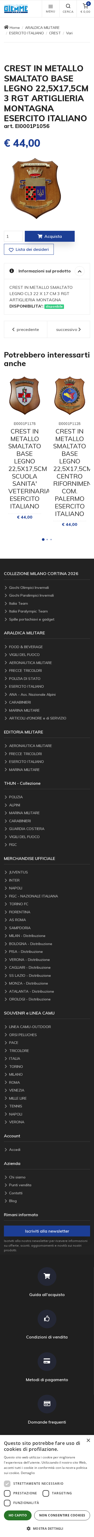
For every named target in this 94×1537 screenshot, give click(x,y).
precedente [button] (27, 329)
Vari (69, 33)
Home (15, 27)
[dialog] (47, 1486)
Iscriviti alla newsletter (47, 1231)
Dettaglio (28, 1473)
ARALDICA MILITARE (42, 27)
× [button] (88, 1441)
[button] (17, 9)
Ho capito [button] (18, 1515)
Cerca (68, 12)
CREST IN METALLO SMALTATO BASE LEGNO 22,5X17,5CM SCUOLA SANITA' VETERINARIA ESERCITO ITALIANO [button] (29, 468)
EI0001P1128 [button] (69, 424)
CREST (55, 33)
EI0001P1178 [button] (25, 424)
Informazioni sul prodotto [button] (45, 270)
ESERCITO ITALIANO (26, 33)
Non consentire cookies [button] (62, 1515)
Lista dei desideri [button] (32, 249)
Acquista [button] (53, 236)
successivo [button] (66, 329)
